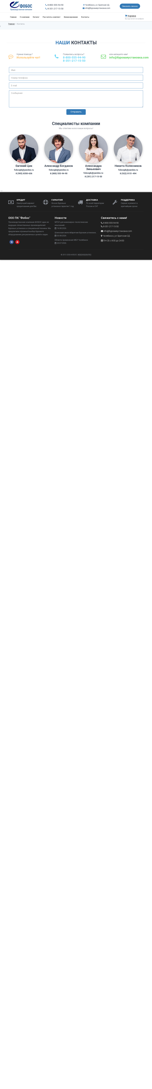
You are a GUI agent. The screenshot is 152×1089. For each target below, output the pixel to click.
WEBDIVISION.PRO (84, 255)
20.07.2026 (61, 243)
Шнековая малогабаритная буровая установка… (76, 232)
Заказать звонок (130, 6)
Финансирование (71, 17)
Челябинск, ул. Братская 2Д (97, 5)
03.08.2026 (61, 236)
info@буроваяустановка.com (97, 8)
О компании (24, 17)
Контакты (85, 17)
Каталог (36, 17)
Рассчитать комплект (51, 17)
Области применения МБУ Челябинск (71, 240)
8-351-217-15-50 (55, 8)
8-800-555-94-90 (55, 5)
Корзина (131, 16)
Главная (13, 17)
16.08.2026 (61, 228)
